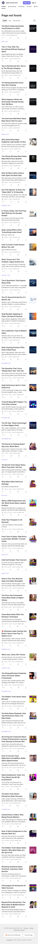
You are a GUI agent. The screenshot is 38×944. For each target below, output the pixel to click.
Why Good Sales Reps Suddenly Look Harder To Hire (14, 141)
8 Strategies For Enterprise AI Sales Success (14, 887)
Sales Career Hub (11, 35)
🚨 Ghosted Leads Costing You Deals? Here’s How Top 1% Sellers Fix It (14, 633)
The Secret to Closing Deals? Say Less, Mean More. (13, 445)
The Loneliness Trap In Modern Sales (14, 332)
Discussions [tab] (16, 20)
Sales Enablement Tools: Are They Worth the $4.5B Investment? (13, 777)
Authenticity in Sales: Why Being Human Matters (12, 816)
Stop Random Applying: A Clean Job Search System (12, 315)
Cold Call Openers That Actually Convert (12, 526)
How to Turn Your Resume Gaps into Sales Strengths (12, 580)
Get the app (29, 935)
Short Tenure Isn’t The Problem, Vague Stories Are (13, 260)
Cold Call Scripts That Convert (14, 560)
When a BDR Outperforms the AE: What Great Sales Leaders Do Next (14, 503)
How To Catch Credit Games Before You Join (13, 246)
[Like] (3, 38)
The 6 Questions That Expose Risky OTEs (14, 282)
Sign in (34, 3)
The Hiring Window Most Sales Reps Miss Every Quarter (14, 157)
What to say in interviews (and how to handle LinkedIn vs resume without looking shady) (14, 303)
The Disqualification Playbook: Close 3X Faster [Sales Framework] (14, 675)
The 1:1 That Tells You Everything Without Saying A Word (13, 49)
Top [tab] (10, 20)
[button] (3, 6)
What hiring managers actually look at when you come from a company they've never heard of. (14, 89)
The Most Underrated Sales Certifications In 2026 (13, 27)
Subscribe (27, 3)
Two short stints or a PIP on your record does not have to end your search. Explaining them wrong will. (14, 108)
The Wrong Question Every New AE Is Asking (12, 84)
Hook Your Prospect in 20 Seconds (12, 521)
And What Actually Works (10, 487)
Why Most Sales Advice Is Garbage (12, 483)
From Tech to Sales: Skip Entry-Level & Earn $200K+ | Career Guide (14, 539)
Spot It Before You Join (9, 250)
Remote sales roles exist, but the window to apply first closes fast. (12, 162)
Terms (31, 928)
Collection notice (19, 930)
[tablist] (11, 21)
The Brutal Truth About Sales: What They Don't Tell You (14, 466)
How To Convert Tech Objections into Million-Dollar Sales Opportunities (14, 758)
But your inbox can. (8, 235)
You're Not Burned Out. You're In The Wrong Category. (14, 67)
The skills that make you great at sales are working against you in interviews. (14, 124)
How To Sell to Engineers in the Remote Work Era (14, 832)
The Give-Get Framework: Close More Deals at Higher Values (13, 597)
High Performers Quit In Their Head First (14, 386)
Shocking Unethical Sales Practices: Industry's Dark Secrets (12, 869)
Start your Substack (14, 935)
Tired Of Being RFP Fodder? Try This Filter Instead (14, 403)
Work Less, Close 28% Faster (13, 655)
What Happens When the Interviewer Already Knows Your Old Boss (13, 101)
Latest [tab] (5, 20)
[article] (19, 32)
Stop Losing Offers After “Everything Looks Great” (12, 231)
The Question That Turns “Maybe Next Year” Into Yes (13, 370)
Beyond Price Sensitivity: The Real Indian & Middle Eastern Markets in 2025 (14, 904)
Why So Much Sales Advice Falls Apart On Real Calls (13, 174)
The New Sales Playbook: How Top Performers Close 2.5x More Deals (14, 715)
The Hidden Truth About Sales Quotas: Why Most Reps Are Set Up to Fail (14, 850)
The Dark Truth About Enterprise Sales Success (12, 795)
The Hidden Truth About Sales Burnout (14, 698)
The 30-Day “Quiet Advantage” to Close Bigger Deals (14, 424)
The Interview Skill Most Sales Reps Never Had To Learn (14, 120)
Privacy (26, 928)
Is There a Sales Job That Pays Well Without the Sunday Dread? (14, 213)
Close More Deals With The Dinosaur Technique (13, 615)
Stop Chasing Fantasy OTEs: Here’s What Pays (13, 348)
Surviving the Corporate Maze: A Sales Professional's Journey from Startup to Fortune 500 (14, 739)
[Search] (34, 21)
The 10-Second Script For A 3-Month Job (14, 298)
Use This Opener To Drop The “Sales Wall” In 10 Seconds (13, 191)
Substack (9, 940)
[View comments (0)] (10, 38)
